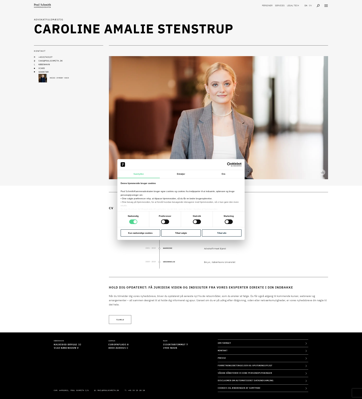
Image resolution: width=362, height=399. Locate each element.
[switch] (165, 221)
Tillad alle (221, 233)
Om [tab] (223, 174)
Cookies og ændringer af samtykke (239, 388)
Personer (267, 6)
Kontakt (223, 351)
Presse (222, 358)
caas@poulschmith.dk (50, 61)
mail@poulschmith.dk (108, 390)
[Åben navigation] (326, 6)
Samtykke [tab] (138, 174)
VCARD (41, 68)
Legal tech (293, 6)
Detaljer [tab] (181, 174)
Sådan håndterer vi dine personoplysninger (245, 373)
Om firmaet (224, 343)
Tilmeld (120, 319)
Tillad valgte (181, 233)
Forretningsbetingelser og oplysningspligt (245, 366)
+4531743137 (45, 57)
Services (280, 6)
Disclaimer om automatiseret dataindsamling (245, 381)
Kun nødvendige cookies (140, 233)
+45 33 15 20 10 (136, 390)
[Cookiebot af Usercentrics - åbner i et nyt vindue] (229, 164)
